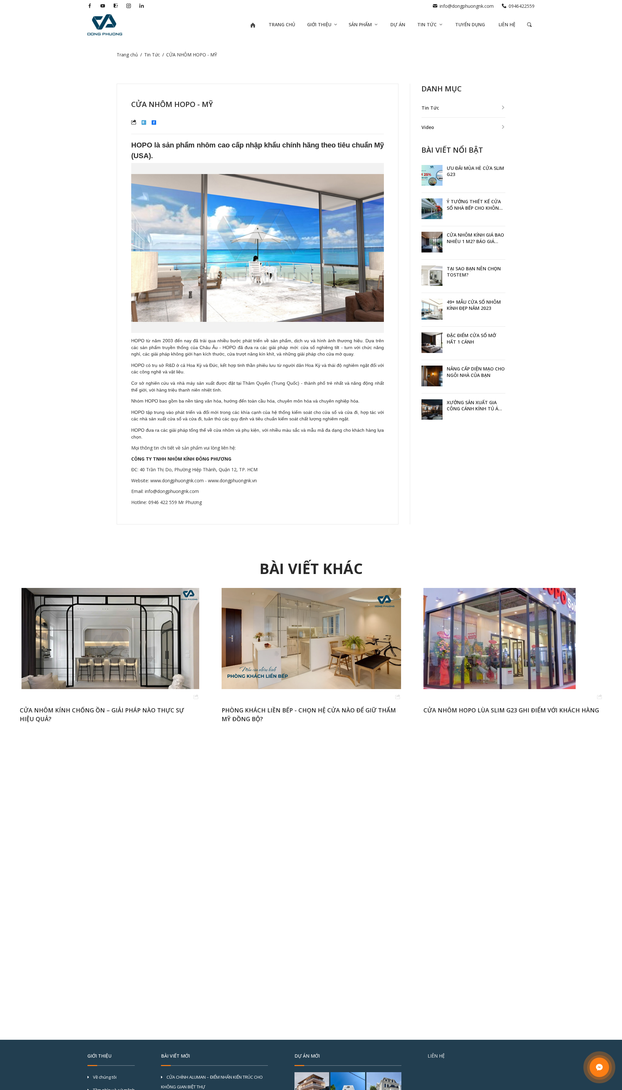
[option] (110, 655)
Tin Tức (152, 55)
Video (427, 127)
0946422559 (522, 6)
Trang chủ (127, 55)
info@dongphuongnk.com (467, 6)
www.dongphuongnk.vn (232, 480)
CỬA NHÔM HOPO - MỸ (191, 55)
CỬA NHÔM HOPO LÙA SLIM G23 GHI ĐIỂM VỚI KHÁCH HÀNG (309, 710)
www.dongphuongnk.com (177, 480)
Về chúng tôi (104, 1077)
